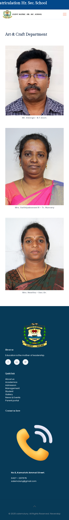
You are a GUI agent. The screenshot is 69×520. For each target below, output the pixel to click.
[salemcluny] (22, 14)
